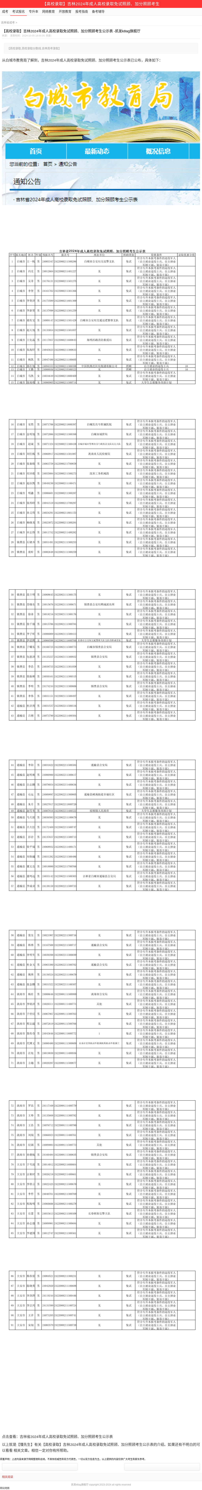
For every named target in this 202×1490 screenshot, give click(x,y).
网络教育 (48, 11)
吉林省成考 (8, 22)
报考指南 (81, 11)
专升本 (33, 11)
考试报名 (18, 11)
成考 (5, 11)
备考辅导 (98, 11)
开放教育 (65, 11)
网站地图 (4, 1488)
